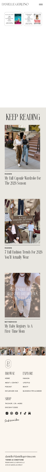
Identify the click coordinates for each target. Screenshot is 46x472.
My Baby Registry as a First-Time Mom (18, 329)
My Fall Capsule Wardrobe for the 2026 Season (23, 181)
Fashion (8, 174)
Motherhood (11, 322)
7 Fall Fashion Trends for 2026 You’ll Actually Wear (23, 255)
